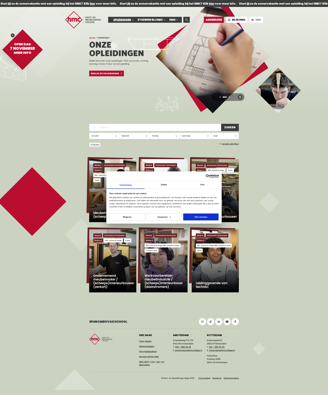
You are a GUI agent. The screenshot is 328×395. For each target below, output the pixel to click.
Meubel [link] (96, 144)
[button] (220, 97)
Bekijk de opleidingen (105, 73)
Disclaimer (217, 378)
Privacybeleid (204, 378)
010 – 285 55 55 (216, 347)
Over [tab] (202, 185)
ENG (258, 19)
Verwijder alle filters (230, 144)
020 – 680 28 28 (183, 347)
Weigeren (127, 217)
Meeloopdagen (146, 346)
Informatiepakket (148, 351)
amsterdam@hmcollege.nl (188, 350)
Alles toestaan (200, 217)
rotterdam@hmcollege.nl (222, 350)
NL (252, 19)
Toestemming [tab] (125, 185)
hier (92, 3)
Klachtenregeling (231, 378)
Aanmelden (214, 20)
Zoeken (230, 127)
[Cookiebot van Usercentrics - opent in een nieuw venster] (207, 176)
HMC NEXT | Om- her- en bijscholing (151, 363)
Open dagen (145, 341)
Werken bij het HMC (149, 356)
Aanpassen (162, 217)
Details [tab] (164, 185)
